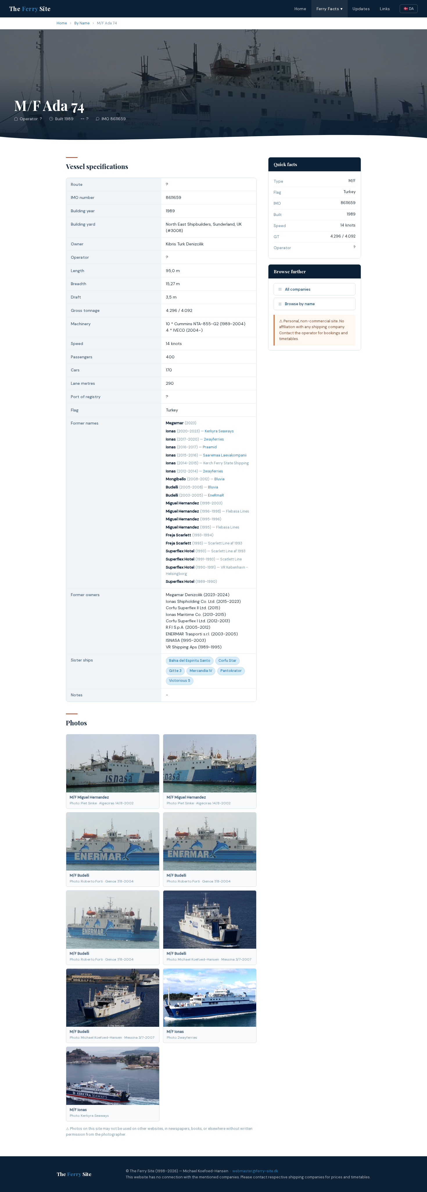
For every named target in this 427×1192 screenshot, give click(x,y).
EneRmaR (216, 495)
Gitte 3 (175, 670)
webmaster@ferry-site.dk (255, 1170)
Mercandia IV (201, 670)
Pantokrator (231, 670)
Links (385, 8)
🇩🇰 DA (408, 8)
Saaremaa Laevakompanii (225, 455)
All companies (298, 289)
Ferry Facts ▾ (329, 8)
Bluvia (219, 479)
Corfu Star (227, 660)
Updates (361, 8)
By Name (82, 23)
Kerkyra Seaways (219, 431)
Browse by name (300, 303)
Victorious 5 (179, 680)
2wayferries (214, 439)
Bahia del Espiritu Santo (189, 660)
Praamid (210, 447)
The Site (30, 8)
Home (300, 8)
